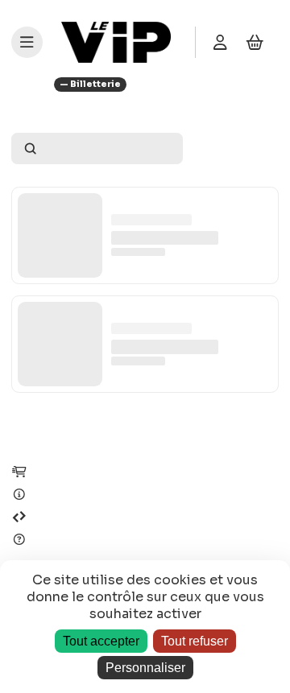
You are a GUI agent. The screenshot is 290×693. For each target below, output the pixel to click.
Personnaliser (145, 667)
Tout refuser (194, 641)
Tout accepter (101, 641)
